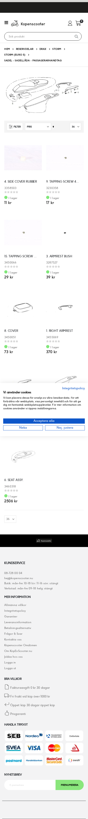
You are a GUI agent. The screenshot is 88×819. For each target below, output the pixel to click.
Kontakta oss (13, 639)
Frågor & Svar (13, 634)
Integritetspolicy (15, 611)
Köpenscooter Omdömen (20, 645)
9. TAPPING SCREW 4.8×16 (62, 181)
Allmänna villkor (15, 605)
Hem (7, 48)
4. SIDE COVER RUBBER (20, 181)
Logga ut (10, 668)
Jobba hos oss (13, 657)
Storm (56, 49)
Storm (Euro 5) (14, 55)
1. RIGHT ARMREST (59, 331)
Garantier (10, 616)
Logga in (10, 662)
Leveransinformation (17, 622)
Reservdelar (25, 49)
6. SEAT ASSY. (14, 480)
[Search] (76, 36)
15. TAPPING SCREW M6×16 (21, 256)
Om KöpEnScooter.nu (18, 651)
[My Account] (70, 23)
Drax (43, 49)
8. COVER (11, 331)
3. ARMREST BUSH (59, 256)
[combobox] (38, 37)
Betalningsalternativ (17, 628)
